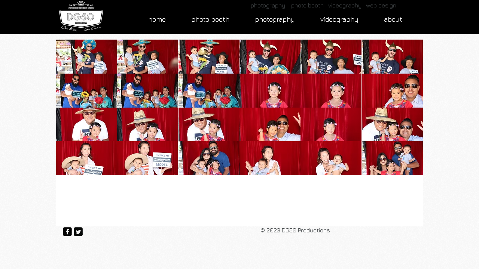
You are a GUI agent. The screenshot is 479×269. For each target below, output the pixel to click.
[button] (86, 57)
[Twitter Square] (78, 231)
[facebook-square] (67, 231)
